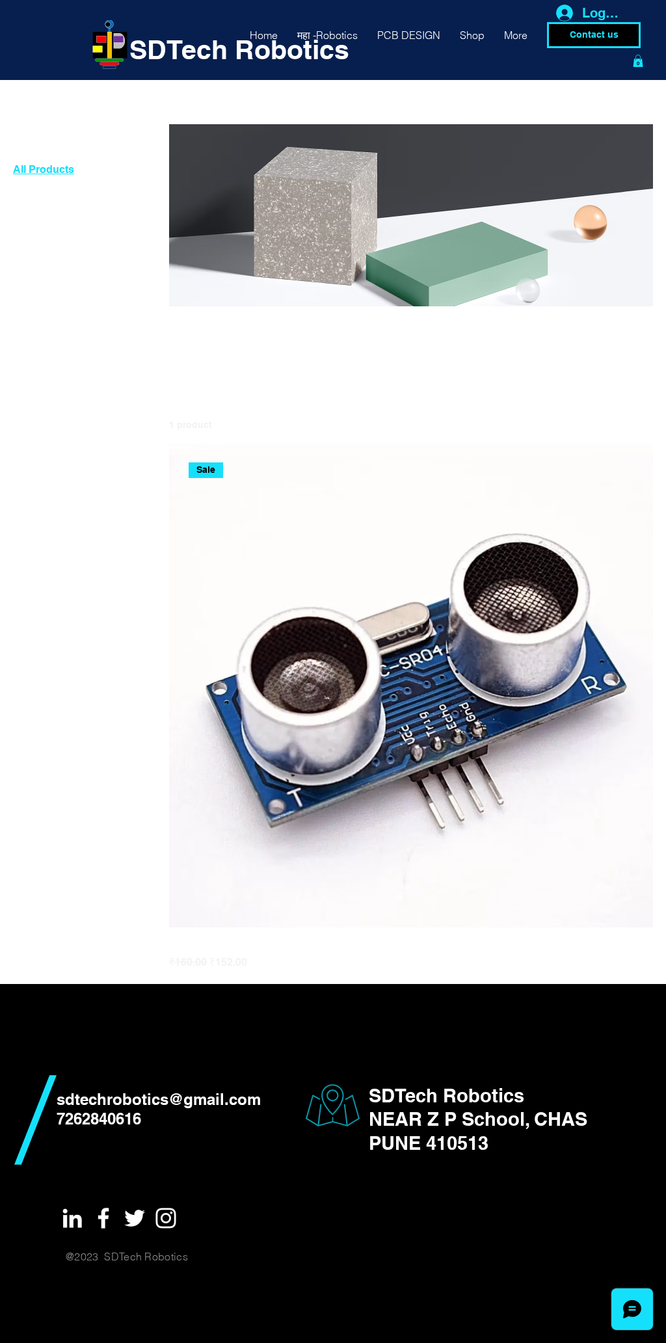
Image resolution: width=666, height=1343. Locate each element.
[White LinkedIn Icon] (72, 1218)
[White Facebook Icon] (103, 1218)
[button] (638, 61)
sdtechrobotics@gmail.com (159, 1099)
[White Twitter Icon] (134, 1218)
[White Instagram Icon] (166, 1218)
